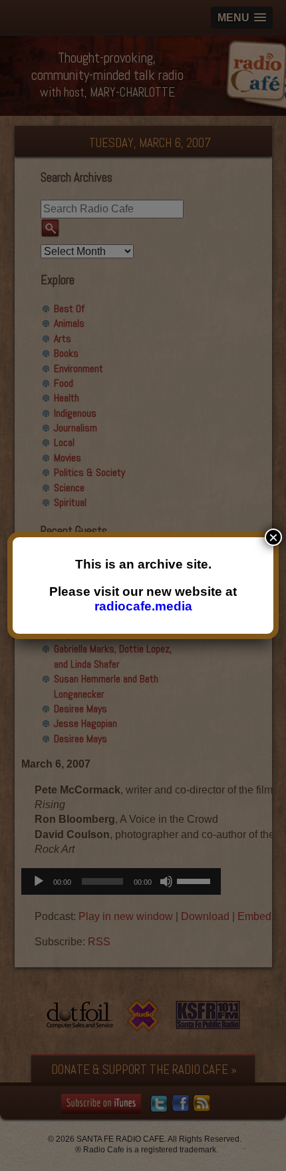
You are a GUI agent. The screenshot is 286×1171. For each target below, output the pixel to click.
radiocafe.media (143, 606)
